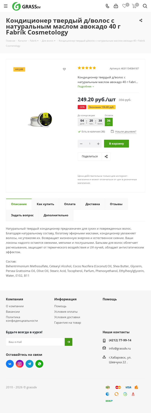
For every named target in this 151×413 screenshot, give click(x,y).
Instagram (20, 364)
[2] (83, 68)
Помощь (60, 306)
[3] (87, 68)
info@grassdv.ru (120, 348)
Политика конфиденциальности (22, 318)
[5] (94, 68)
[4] (91, 68)
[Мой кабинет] (116, 6)
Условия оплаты (66, 311)
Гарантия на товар (67, 322)
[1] (79, 68)
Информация (65, 299)
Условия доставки (67, 317)
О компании (15, 306)
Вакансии (13, 311)
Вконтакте (10, 364)
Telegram (29, 364)
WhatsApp (39, 364)
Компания (14, 299)
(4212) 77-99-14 (120, 340)
